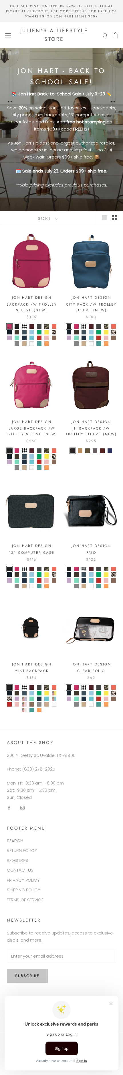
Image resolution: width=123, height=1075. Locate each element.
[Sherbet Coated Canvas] (46, 343)
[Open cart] (115, 35)
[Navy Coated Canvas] (24, 338)
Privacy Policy (23, 880)
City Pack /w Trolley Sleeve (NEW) (91, 307)
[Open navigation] (8, 35)
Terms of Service (25, 900)
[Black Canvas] (72, 450)
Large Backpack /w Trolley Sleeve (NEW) (31, 431)
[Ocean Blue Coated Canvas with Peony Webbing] (54, 699)
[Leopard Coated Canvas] (54, 332)
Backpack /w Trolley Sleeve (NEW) (32, 307)
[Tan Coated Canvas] (24, 343)
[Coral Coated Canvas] (54, 326)
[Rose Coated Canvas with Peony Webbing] (24, 704)
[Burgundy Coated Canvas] (31, 326)
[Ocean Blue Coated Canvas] (31, 338)
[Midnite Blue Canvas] (110, 450)
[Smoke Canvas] (95, 450)
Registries (17, 860)
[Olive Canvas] (87, 450)
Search (15, 841)
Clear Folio (91, 670)
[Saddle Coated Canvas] (54, 338)
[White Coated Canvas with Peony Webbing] (24, 710)
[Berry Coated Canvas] (9, 326)
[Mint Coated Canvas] (17, 338)
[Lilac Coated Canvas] (9, 338)
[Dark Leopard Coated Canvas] (9, 332)
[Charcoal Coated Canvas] (39, 326)
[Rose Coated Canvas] (46, 338)
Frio (91, 552)
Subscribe (27, 975)
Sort (45, 218)
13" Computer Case (32, 552)
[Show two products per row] (114, 217)
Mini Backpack (32, 670)
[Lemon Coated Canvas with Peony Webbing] (54, 693)
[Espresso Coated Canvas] (17, 332)
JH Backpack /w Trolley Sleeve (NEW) (91, 431)
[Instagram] (22, 807)
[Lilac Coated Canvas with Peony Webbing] (24, 699)
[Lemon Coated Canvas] (46, 332)
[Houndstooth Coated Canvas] (24, 326)
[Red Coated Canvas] (39, 338)
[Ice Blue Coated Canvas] (31, 332)
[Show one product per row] (104, 217)
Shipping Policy (23, 890)
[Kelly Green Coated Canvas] (39, 332)
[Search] (105, 35)
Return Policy (22, 850)
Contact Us (20, 870)
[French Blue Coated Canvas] (24, 332)
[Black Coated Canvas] (17, 326)
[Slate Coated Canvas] (17, 343)
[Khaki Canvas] (80, 450)
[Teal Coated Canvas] (39, 343)
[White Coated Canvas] (31, 343)
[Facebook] (9, 807)
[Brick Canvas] (102, 450)
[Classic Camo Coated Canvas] (46, 326)
